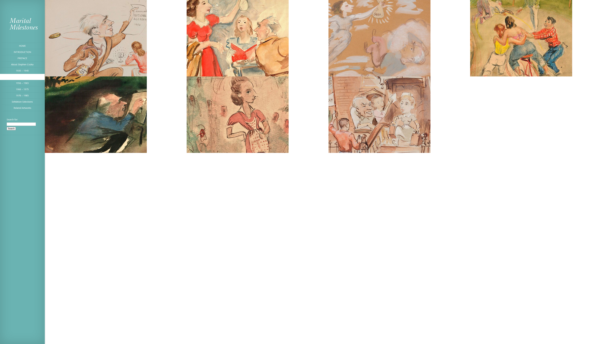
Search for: (12, 119)
